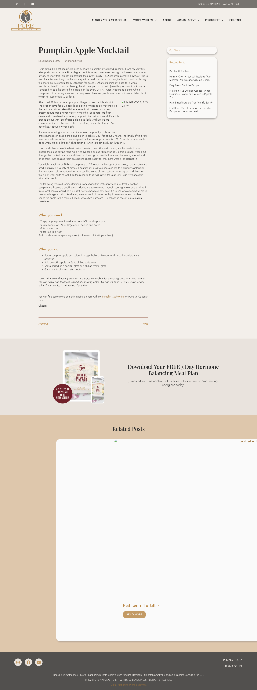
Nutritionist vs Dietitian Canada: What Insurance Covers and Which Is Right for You (191, 94)
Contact (235, 20)
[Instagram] (17, 4)
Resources (212, 20)
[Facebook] (28, 662)
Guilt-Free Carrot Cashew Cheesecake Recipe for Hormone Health (190, 109)
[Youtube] (33, 4)
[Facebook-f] (25, 4)
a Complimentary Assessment (224, 4)
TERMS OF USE (234, 666)
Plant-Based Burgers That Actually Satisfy (191, 103)
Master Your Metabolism (109, 20)
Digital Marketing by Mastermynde (128, 684)
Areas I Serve (186, 20)
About (167, 20)
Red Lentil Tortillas (179, 71)
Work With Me (143, 20)
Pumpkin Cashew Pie (113, 297)
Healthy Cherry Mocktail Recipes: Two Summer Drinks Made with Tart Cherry (190, 78)
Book (201, 4)
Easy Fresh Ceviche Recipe (184, 85)
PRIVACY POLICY (233, 660)
